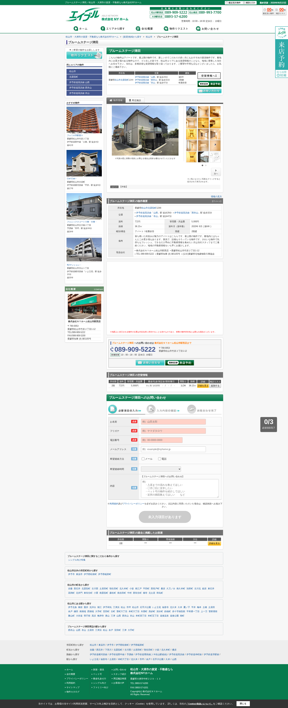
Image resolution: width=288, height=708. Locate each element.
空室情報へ (208, 75)
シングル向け (99, 683)
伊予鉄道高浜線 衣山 (79, 93)
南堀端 (83, 611)
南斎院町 (104, 593)
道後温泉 (164, 616)
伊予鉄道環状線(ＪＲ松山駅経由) (151, 654)
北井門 (79, 593)
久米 (180, 607)
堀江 (99, 607)
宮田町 (106, 611)
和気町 (159, 593)
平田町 (146, 588)
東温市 (79, 574)
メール (148, 458)
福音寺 (165, 607)
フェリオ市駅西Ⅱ (76, 135)
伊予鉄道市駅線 (211, 654)
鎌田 (76, 611)
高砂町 (152, 611)
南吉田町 (121, 593)
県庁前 (87, 616)
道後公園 (174, 616)
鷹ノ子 (187, 607)
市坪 (128, 607)
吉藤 (70, 588)
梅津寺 (100, 616)
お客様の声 (118, 683)
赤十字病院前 (178, 611)
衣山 (153, 83)
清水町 (159, 611)
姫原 (204, 588)
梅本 (199, 607)
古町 (113, 611)
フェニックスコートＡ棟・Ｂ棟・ (82, 222)
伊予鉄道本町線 (194, 654)
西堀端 (90, 611)
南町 (182, 616)
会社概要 (70, 674)
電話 (164, 458)
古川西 (95, 588)
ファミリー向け (100, 687)
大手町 (98, 611)
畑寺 (145, 593)
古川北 (197, 588)
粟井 (86, 607)
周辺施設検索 (119, 678)
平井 (193, 607)
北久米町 (124, 588)
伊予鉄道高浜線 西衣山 (80, 87)
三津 (113, 616)
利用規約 (114, 503)
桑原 (163, 588)
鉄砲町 (167, 611)
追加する (215, 385)
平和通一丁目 (193, 611)
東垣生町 (88, 593)
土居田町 (104, 588)
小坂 (132, 588)
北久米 (173, 607)
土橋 (205, 607)
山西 (153, 77)
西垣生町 (137, 593)
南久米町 (180, 588)
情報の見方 (216, 196)
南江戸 (138, 588)
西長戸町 (155, 588)
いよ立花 (156, 607)
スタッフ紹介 (119, 674)
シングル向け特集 (77, 560)
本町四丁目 (141, 616)
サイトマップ (73, 687)
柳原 (80, 607)
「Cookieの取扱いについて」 (199, 704)
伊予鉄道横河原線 (98, 654)
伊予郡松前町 (90, 574)
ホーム (69, 669)
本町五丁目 (153, 616)
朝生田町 (114, 588)
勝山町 (71, 616)
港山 (107, 616)
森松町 (113, 593)
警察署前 (213, 611)
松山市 (118, 80)
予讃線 (130, 654)
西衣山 (154, 80)
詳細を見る (203, 385)
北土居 (152, 593)
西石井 (77, 588)
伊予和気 (107, 607)
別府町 (189, 588)
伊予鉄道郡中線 (116, 654)
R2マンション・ (74, 265)
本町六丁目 (134, 611)
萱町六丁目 (121, 611)
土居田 (211, 607)
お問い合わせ (119, 669)
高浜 (94, 616)
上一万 (204, 611)
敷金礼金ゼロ (99, 678)
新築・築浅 (98, 669)
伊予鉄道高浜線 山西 (79, 82)
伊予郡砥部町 (104, 574)
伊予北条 (72, 607)
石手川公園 (145, 607)
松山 (123, 607)
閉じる (243, 703)
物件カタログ (73, 691)
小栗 (96, 593)
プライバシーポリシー (133, 503)
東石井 (211, 588)
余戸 (70, 611)
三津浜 (116, 607)
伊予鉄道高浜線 (142, 77)
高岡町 (71, 593)
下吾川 (108, 649)
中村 (129, 593)
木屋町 (144, 611)
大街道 (79, 616)
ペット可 (97, 674)
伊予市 (71, 574)
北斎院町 (125, 80)
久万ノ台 (170, 588)
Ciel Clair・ (72, 178)
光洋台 (93, 607)
